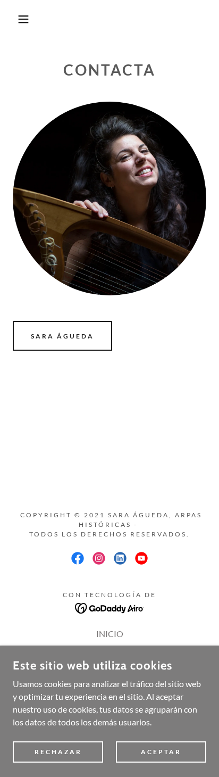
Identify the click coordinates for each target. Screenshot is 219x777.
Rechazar (58, 752)
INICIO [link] (109, 634)
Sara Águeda (62, 336)
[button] (17, 19)
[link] (77, 558)
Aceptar (161, 752)
